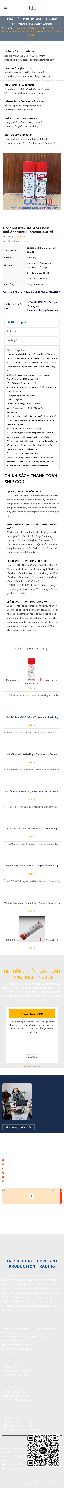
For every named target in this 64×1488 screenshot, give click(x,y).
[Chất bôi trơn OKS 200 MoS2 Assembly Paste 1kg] (32, 706)
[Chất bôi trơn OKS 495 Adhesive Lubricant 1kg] (32, 817)
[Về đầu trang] (58, 1474)
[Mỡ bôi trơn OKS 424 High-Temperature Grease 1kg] (32, 780)
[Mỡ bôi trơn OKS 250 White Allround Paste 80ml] (32, 929)
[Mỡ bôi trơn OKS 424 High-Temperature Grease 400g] (32, 743)
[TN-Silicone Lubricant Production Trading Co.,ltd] (32, 7)
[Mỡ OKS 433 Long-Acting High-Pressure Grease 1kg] (32, 892)
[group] (32, 181)
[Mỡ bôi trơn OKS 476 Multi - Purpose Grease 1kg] (32, 855)
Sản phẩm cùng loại (32, 648)
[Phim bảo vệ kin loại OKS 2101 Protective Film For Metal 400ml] (32, 669)
